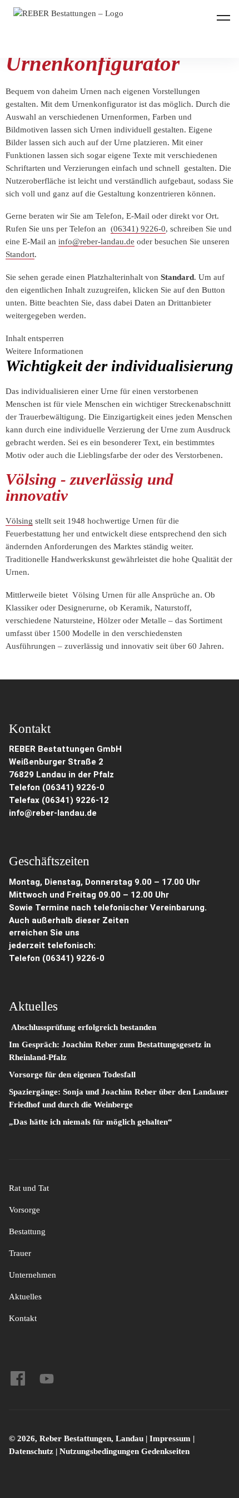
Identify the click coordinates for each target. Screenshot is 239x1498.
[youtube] (47, 1378)
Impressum (171, 1438)
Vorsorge (24, 1209)
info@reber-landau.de (96, 241)
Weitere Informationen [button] (44, 351)
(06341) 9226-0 (138, 228)
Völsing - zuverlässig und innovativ (89, 487)
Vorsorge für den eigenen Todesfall (72, 1074)
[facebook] (18, 1378)
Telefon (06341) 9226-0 (56, 787)
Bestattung (27, 1231)
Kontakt (23, 1318)
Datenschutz (31, 1451)
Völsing (19, 520)
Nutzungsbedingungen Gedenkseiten (124, 1451)
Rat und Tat (29, 1188)
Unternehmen (32, 1274)
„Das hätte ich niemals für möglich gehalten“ (90, 1121)
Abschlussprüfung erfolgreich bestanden (82, 1027)
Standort (20, 254)
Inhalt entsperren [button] (35, 338)
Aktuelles (25, 1296)
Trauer (20, 1253)
